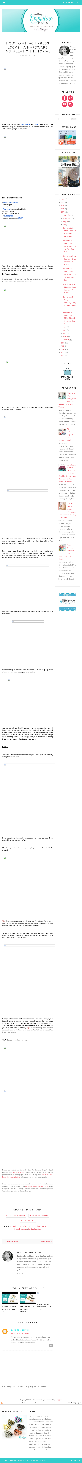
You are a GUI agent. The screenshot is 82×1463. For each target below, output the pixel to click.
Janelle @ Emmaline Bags (30, 1252)
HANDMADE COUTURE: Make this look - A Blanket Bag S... (69, 318)
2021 (62, 202)
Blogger (58, 1400)
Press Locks (46, 1226)
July (64, 225)
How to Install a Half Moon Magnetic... (27, 1309)
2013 (62, 352)
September (67, 218)
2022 (62, 199)
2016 (62, 343)
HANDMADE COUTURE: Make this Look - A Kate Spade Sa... (69, 274)
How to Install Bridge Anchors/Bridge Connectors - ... (69, 302)
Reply (51, 1345)
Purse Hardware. (20, 1229)
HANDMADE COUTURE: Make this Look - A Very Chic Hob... (69, 246)
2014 (62, 349)
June (64, 327)
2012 (62, 356)
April (64, 333)
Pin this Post (29, 1220)
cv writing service (20, 1330)
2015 (62, 346)
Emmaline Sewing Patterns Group (36, 1186)
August (65, 222)
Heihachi (44, 1460)
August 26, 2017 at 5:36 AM (20, 1333)
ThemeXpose (14, 1460)
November (67, 215)
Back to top (73, 1460)
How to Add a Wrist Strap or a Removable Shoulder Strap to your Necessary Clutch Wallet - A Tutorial (67, 473)
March (65, 336)
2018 (62, 209)
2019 (62, 206)
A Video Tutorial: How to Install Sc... (9, 1309)
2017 (62, 212)
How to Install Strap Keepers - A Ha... (44, 1307)
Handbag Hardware (33, 1226)
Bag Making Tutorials (18, 1226)
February (66, 340)
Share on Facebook (17, 1216)
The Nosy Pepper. (18, 1172)
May (64, 330)
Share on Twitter (40, 1216)
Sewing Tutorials (34, 1229)
